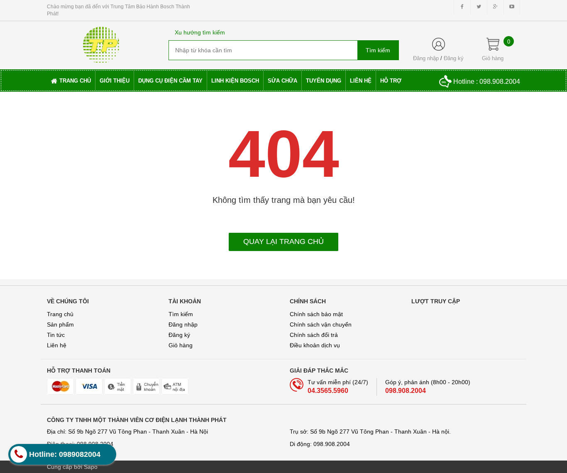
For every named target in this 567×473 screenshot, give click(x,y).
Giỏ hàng (181, 345)
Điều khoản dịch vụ (315, 345)
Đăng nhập (426, 58)
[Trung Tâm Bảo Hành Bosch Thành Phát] (101, 42)
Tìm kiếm (181, 314)
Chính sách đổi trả (314, 335)
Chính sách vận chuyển (321, 324)
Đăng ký (454, 58)
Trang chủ (60, 314)
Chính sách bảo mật (316, 314)
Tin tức (56, 335)
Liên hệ (56, 345)
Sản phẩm (60, 324)
